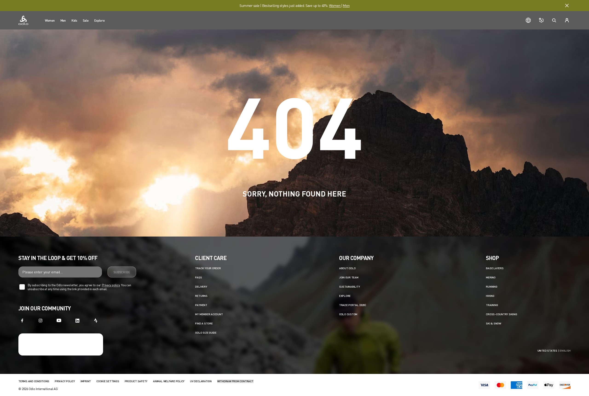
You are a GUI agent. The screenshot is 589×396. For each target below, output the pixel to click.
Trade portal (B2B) (352, 305)
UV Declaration (201, 381)
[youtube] (59, 320)
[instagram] (40, 320)
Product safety (136, 381)
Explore (345, 296)
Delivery (201, 286)
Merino (491, 277)
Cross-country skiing (501, 314)
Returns (201, 296)
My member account (209, 314)
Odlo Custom (348, 314)
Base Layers (494, 268)
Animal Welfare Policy (169, 381)
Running (491, 286)
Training (492, 305)
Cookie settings (107, 381)
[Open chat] (541, 20)
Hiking (490, 296)
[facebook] (22, 320)
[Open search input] (554, 20)
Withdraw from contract (235, 381)
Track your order (208, 268)
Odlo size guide (205, 332)
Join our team (348, 277)
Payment (201, 305)
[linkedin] (77, 320)
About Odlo (347, 268)
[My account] (567, 20)
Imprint (86, 381)
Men (346, 5)
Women (335, 5)
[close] (567, 5)
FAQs (198, 277)
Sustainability (349, 286)
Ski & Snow (493, 323)
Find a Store (204, 323)
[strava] (95, 320)
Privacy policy (111, 285)
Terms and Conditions (33, 381)
